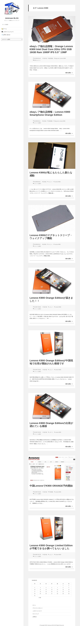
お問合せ (35, 616)
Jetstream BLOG (11, 18)
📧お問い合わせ (6, 34)
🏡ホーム (4, 28)
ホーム (34, 605)
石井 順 (45, 58)
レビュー (50, 181)
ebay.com (57, 58)
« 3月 (40, 597)
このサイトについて (37, 610)
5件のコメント (37, 60)
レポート (51, 432)
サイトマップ (36, 613)
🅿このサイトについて (8, 31)
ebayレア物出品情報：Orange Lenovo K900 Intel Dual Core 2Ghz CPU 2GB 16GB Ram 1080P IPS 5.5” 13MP (51, 49)
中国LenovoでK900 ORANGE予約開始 (51, 485)
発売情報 (51, 58)
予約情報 (51, 491)
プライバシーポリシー (38, 608)
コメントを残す (37, 122)
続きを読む (69, 73)
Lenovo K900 (63, 58)
